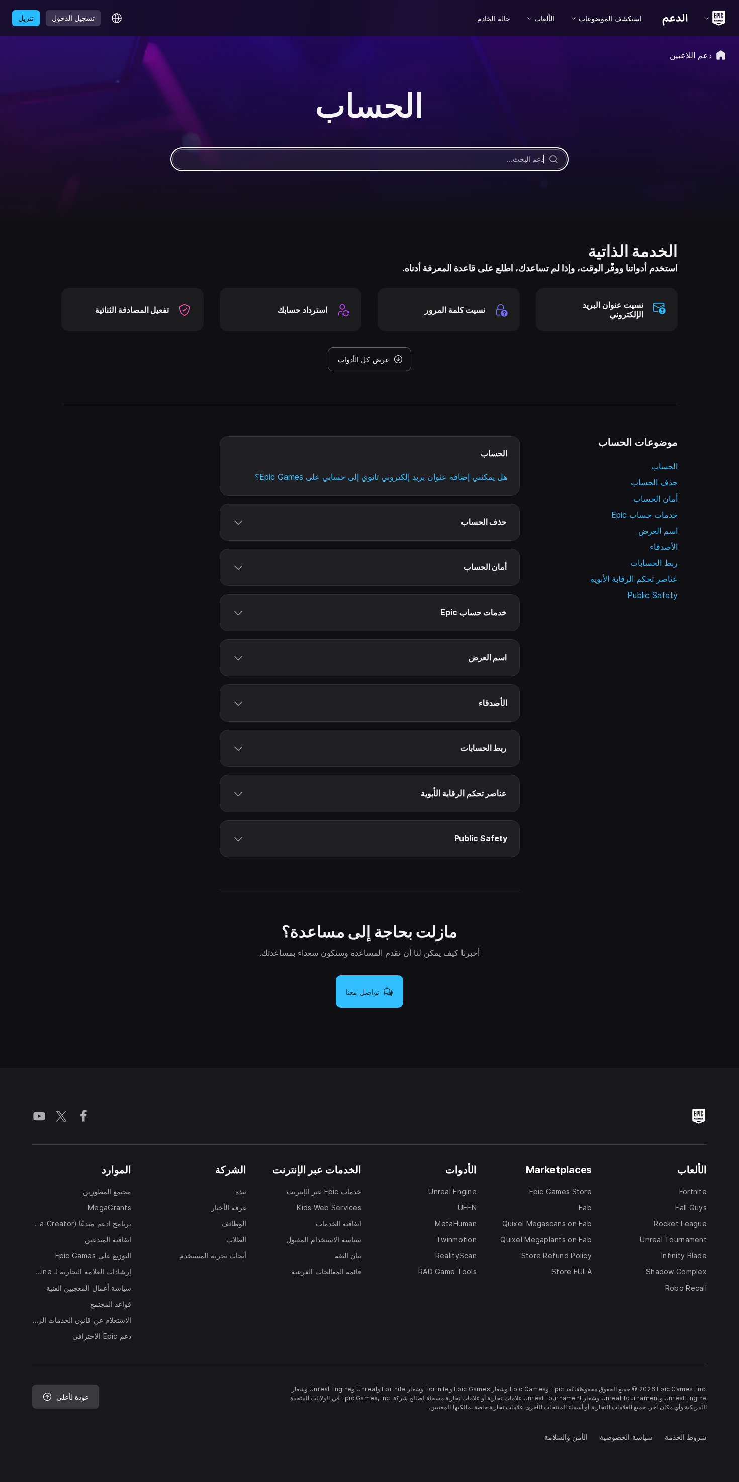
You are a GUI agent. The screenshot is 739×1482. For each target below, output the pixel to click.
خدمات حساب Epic (644, 515)
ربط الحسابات (654, 563)
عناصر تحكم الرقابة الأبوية (634, 579)
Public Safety (652, 595)
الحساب (664, 466)
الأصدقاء (664, 547)
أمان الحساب (655, 498)
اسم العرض (658, 531)
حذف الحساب (654, 482)
